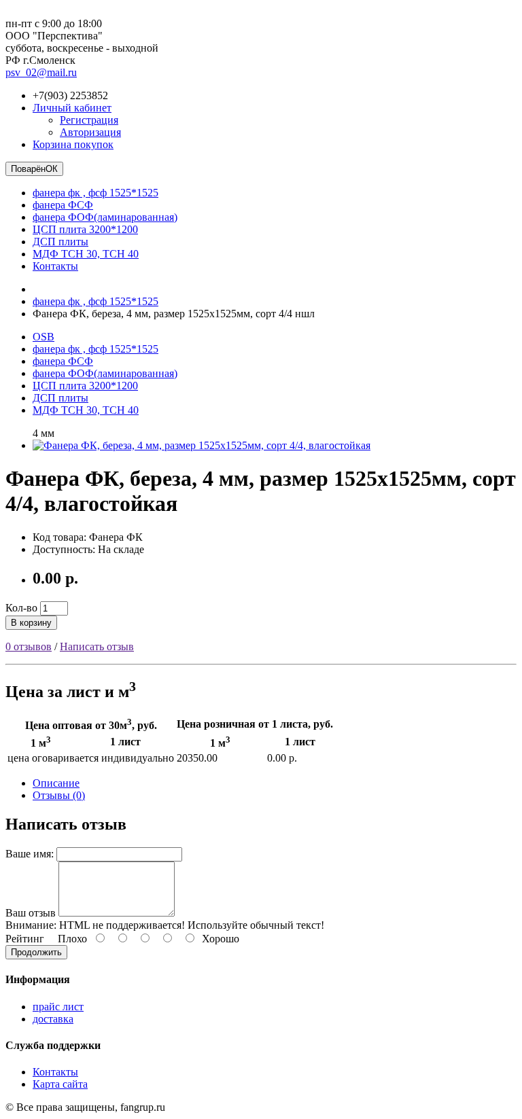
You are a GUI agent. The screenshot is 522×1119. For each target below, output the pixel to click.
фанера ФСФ (63, 205)
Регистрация (89, 120)
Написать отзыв (97, 646)
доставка (53, 1019)
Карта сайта (60, 1084)
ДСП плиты (60, 241)
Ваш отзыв (30, 913)
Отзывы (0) (59, 795)
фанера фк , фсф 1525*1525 (95, 192)
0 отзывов (28, 646)
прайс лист (58, 1006)
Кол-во (21, 608)
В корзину (31, 623)
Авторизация (90, 132)
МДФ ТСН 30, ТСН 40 (86, 254)
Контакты (55, 266)
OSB (43, 336)
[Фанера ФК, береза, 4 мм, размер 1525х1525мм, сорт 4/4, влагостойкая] (201, 445)
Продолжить (36, 952)
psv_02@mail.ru (41, 72)
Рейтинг (24, 938)
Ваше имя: (29, 853)
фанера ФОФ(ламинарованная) (105, 217)
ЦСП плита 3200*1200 (85, 229)
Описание (56, 783)
